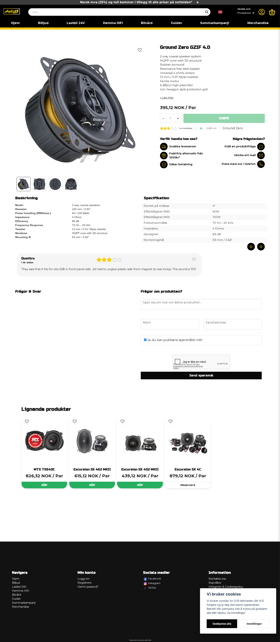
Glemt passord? (88, 586)
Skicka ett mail (245, 155)
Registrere (85, 582)
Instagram (154, 583)
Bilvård (147, 23)
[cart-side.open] (272, 12)
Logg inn (84, 578)
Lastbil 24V (76, 23)
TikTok (152, 587)
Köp (44, 485)
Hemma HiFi (113, 23)
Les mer (168, 97)
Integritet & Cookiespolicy (226, 586)
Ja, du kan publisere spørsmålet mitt (174, 340)
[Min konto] (262, 12)
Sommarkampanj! (214, 23)
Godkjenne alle (222, 623)
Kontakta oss (217, 578)
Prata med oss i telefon (239, 164)
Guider (176, 23)
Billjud (43, 23)
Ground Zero (233, 128)
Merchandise (258, 23)
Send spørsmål (201, 375)
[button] (220, 12)
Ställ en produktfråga (240, 146)
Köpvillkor (215, 582)
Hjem (15, 23)
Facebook (154, 578)
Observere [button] (187, 485)
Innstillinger (254, 623)
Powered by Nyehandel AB (140, 640)
